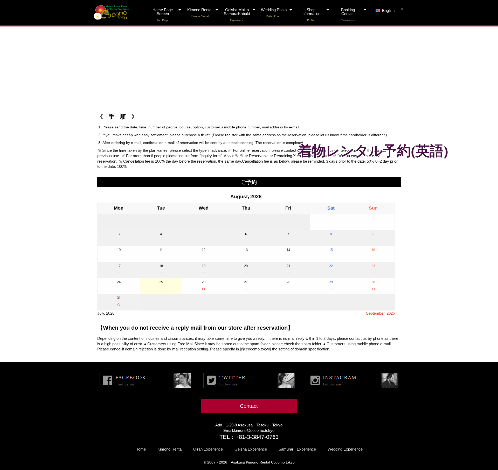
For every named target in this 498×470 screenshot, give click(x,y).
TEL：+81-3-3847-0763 (249, 437)
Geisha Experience (250, 449)
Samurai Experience (297, 449)
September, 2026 (380, 313)
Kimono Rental (199, 13)
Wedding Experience (345, 449)
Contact (249, 406)
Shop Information (310, 15)
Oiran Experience (208, 449)
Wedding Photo (274, 13)
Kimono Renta (169, 449)
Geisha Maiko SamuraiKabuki (237, 15)
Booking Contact (348, 15)
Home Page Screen (163, 15)
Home (140, 449)
